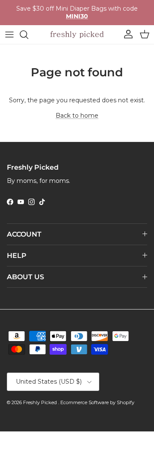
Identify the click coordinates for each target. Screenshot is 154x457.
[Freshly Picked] (77, 34)
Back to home (77, 115)
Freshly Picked (40, 402)
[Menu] (9, 34)
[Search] (28, 34)
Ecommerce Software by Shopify (97, 402)
